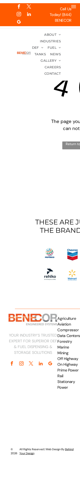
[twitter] (29, 7)
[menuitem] (52, 34)
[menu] (73, 6)
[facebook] (19, 7)
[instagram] (19, 15)
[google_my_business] (19, 22)
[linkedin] (29, 15)
